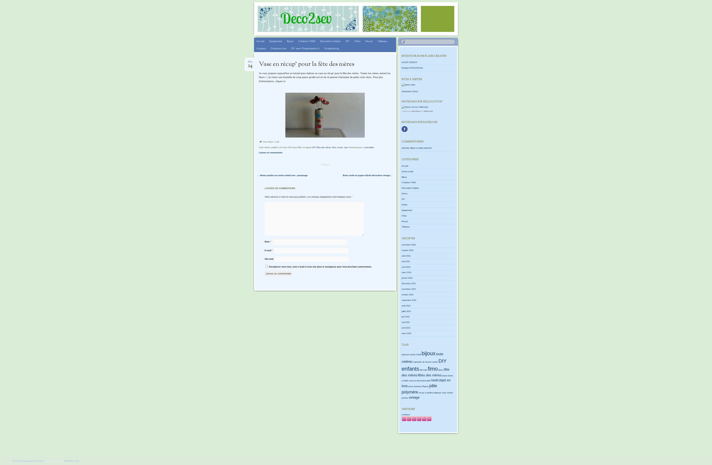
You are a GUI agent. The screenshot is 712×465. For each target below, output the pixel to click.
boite (439, 354)
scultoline (429, 393)
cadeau (407, 361)
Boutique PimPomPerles (412, 68)
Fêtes (358, 41)
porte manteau (414, 386)
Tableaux (382, 41)
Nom (268, 241)
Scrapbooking (331, 48)
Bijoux (290, 41)
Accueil (260, 41)
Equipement (275, 41)
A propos (261, 48)
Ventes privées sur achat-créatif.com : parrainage (282, 175)
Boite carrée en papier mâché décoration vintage (368, 175)
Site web (269, 259)
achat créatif (415, 354)
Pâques (425, 386)
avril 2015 (406, 328)
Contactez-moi (278, 48)
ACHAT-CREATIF (409, 62)
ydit (403, 148)
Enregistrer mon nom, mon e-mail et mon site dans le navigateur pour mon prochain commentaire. (320, 267)
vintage (414, 397)
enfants (410, 369)
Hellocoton (428, 111)
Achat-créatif (407, 171)
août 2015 (406, 306)
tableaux (437, 393)
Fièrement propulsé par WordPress (28, 461)
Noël (434, 380)
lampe (444, 376)
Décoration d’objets (330, 41)
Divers (405, 193)
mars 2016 (406, 272)
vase (346, 147)
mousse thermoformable (420, 381)
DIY (348, 41)
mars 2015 (406, 333)
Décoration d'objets (410, 188)
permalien (369, 147)
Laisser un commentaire (270, 152)
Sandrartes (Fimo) (410, 91)
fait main (423, 370)
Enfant (404, 205)
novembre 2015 (409, 289)
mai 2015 (406, 322)
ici (284, 81)
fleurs (440, 370)
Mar (250, 63)
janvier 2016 (407, 278)
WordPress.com (71, 461)
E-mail (269, 250)
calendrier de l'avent (422, 362)
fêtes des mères (324, 147)
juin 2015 (406, 317)
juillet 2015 (406, 311)
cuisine (435, 362)
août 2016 (406, 256)
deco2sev (416, 111)
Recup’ (369, 41)
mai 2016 (406, 261)
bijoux (429, 353)
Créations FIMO (306, 41)
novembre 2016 (409, 245)
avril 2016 (406, 267)
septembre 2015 (409, 300)
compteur (406, 414)
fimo (334, 147)
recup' (340, 147)
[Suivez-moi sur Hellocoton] (415, 107)
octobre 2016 (407, 250)
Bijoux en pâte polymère (421, 148)
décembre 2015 (409, 283)
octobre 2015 (407, 294)
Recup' (405, 221)
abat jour (405, 354)
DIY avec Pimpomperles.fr (305, 48)
